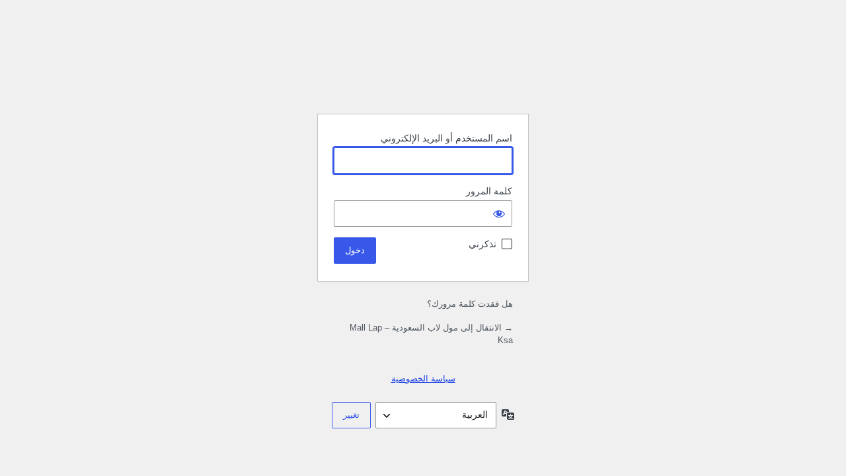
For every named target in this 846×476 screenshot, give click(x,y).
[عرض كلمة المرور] (499, 213)
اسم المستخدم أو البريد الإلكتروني (446, 138)
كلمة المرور (489, 191)
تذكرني (482, 244)
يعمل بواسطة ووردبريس (423, 70)
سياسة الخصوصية (423, 378)
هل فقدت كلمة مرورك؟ (470, 304)
